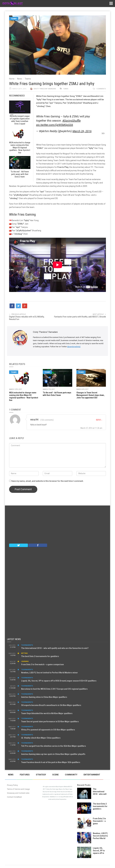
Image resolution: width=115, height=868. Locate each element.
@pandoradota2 (74, 347)
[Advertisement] (57, 525)
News (19, 79)
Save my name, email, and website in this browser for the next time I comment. (47, 481)
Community (71, 775)
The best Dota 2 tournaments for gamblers (40, 656)
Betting (24, 653)
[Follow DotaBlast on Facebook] (37, 545)
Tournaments (27, 645)
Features (25, 775)
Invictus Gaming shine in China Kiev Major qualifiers (44, 697)
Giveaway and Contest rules (18, 793)
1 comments (101, 89)
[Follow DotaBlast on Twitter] (18, 545)
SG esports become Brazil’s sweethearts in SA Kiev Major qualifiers (51, 705)
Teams (14, 19)
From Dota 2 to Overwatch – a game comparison (42, 664)
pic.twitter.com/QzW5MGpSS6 (54, 125)
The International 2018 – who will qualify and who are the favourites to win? (54, 648)
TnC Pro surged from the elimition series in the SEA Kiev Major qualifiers (53, 746)
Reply (99, 420)
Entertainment (92, 775)
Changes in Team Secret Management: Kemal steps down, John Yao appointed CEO (90, 395)
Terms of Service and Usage (18, 789)
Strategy (41, 775)
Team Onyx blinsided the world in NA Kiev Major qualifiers (46, 713)
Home (11, 79)
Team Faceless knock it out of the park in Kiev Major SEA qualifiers (50, 762)
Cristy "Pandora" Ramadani (45, 89)
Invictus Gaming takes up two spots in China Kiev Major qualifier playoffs (53, 754)
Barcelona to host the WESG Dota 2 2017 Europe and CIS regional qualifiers (54, 689)
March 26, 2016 (82, 131)
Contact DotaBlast (14, 797)
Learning (25, 661)
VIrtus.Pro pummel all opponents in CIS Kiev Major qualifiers (48, 729)
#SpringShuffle (71, 120)
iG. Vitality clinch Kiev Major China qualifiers (40, 738)
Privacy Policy (12, 785)
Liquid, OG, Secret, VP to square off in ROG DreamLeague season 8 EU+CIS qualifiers (58, 680)
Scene (55, 775)
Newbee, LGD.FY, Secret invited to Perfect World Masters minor (49, 672)
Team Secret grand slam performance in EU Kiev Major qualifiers (50, 721)
